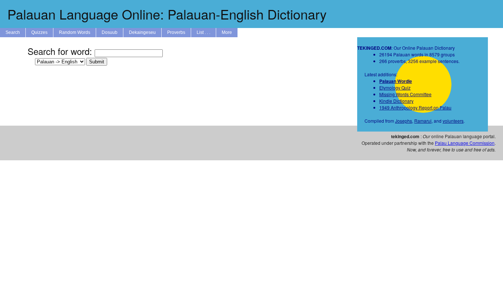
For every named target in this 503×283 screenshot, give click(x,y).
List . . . (203, 32)
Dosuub (109, 32)
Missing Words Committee (405, 94)
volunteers (453, 121)
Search (13, 32)
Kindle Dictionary (396, 101)
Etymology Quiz (395, 87)
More (227, 32)
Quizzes (39, 32)
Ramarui (423, 121)
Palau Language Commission (465, 143)
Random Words (74, 32)
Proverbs (176, 32)
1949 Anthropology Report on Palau (415, 107)
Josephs (403, 121)
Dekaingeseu (142, 32)
